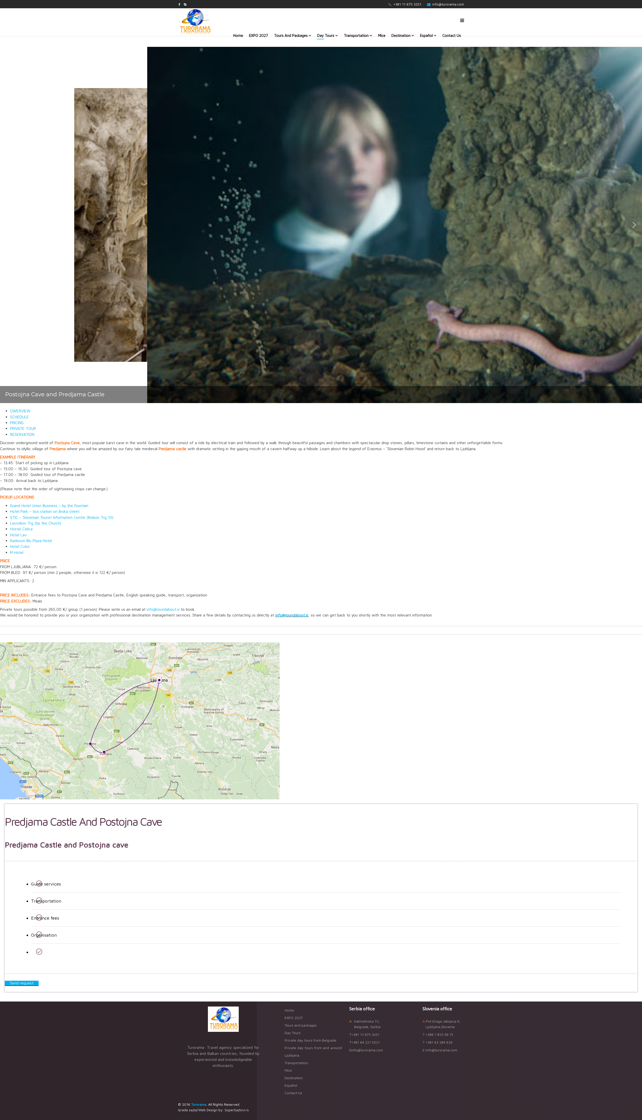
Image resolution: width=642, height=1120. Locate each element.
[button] (8, 225)
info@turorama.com (448, 4)
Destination (401, 35)
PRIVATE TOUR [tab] (23, 428)
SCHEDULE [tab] (19, 417)
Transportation (356, 35)
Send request (22, 983)
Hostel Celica (21, 529)
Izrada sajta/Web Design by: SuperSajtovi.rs (213, 1110)
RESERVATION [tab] (22, 434)
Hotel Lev (18, 535)
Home (238, 35)
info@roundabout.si (163, 609)
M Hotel (16, 552)
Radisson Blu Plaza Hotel (31, 540)
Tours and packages (291, 35)
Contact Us (451, 35)
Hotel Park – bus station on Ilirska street (44, 511)
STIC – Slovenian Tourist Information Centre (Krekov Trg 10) (61, 517)
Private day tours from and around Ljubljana (313, 1051)
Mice (381, 35)
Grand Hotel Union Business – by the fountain (49, 505)
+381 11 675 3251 (407, 4)
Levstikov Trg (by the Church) (35, 523)
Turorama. (199, 1104)
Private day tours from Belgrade (310, 1040)
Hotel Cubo (20, 546)
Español (426, 35)
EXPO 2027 (258, 35)
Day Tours (325, 35)
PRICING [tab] (17, 422)
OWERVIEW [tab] (20, 411)
